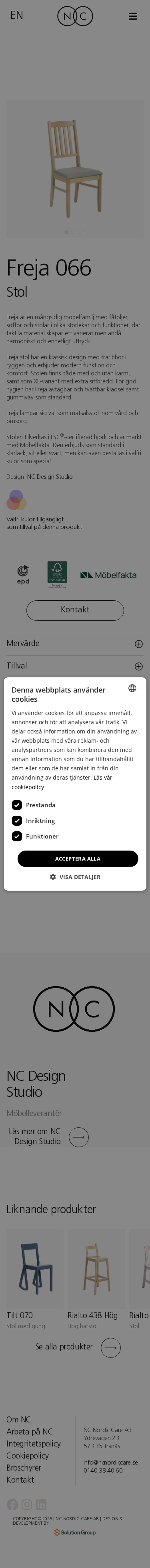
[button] (75, 877)
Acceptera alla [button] (78, 858)
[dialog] (75, 784)
